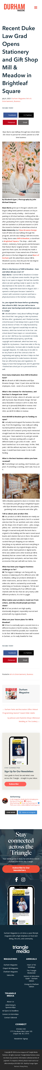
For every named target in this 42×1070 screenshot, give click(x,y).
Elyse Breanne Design (28, 230)
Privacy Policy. (24, 1066)
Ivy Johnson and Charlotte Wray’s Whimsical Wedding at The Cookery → (23, 718)
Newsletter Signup (21, 1038)
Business (17, 101)
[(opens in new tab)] (21, 949)
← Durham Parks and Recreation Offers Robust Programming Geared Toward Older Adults (20, 709)
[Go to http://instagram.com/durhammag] (23, 879)
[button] (15, 784)
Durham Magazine (18, 98)
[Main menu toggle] (36, 7)
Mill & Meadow (23, 238)
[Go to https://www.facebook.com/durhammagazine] (16, 879)
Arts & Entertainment (18, 674)
